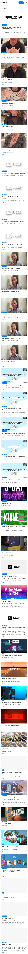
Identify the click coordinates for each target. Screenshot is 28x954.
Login (21, 2)
